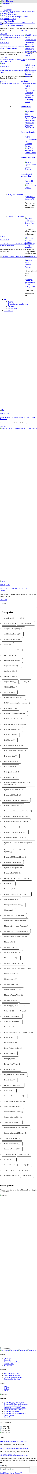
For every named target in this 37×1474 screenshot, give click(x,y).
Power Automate (9, 1032)
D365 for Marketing (10, 729)
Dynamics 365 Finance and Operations (16, 811)
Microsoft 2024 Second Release (14, 926)
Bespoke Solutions (15, 194)
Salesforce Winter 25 (11, 1143)
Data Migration (9, 766)
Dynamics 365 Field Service (30, 119)
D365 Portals (8, 740)
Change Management (30, 285)
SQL (25, 1165)
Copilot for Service (10, 676)
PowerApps (8, 1053)
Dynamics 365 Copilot (11, 795)
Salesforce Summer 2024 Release (15, 1128)
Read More (3, 426)
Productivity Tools (10, 1069)
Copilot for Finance (10, 666)
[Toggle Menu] (1, 6)
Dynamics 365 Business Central (14, 1402)
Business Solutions (15, 25)
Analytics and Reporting (12, 628)
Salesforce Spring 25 (11, 1122)
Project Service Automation (13, 1074)
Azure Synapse (30, 186)
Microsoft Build (9, 947)
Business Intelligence (11, 660)
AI (20, 618)
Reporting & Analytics (11, 1085)
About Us (12, 12)
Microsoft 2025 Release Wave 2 (14, 936)
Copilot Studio (9, 682)
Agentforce (8, 618)
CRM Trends (8, 692)
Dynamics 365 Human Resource (30, 166)
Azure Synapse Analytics (12, 650)
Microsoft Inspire (9, 984)
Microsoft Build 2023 (11, 952)
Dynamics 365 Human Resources (15, 816)
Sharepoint (7, 1154)
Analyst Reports (24, 623)
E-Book (6, 1389)
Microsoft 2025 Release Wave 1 (14, 931)
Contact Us (8, 311)
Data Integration (9, 756)
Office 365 (7, 1011)
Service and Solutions (12, 23)
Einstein (6, 878)
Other (22, 1011)
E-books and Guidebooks (18, 304)
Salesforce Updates (10, 1138)
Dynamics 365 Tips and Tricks (14, 857)
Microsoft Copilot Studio (12, 963)
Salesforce (7, 1090)
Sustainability (9, 21)
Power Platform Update (12, 1048)
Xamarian (26, 1175)
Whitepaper (12, 308)
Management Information (12, 905)
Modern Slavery (9, 1473)
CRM (24, 682)
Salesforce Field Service (30, 126)
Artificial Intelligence (11, 634)
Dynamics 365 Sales (10, 827)
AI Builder (7, 623)
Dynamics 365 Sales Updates (13, 837)
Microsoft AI (8, 942)
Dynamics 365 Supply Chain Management (18, 843)
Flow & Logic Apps (10, 889)
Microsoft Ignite (9, 979)
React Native (8, 1080)
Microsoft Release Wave (12, 995)
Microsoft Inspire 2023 (11, 990)
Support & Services (16, 216)
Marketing (7, 910)
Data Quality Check (10, 772)
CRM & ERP (8, 687)
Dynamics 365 (9, 777)
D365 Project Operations (12, 745)
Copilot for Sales (9, 671)
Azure (6, 644)
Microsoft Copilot (10, 958)
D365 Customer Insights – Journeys (15, 703)
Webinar (11, 306)
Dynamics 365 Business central (30, 53)
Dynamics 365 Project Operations (15, 821)
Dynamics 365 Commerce (12, 790)
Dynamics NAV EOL (11, 873)
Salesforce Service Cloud (30, 151)
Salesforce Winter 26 (11, 1149)
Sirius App (22, 1154)
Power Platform (9, 1043)
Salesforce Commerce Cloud (13, 1096)
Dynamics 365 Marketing (30, 91)
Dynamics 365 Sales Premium (14, 832)
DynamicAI (29, 199)
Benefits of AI (8, 655)
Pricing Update (9, 1059)
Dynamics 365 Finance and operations (30, 42)
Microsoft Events (9, 974)
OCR (23, 1005)
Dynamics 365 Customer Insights (15, 800)
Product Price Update (11, 1064)
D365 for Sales (9, 735)
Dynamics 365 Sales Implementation (16, 1404)
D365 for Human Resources (13, 724)
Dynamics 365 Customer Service (30, 143)
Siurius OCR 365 (10, 1165)
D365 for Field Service (11, 719)
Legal (2, 1473)
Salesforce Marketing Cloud (29, 99)
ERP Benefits (22, 878)
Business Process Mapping (28, 245)
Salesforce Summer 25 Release (14, 1133)
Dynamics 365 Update (11, 862)
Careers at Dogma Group (18, 16)
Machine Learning (10, 899)
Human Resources (10, 894)
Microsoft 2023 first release (13, 915)
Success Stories (10, 19)
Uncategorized (9, 1175)
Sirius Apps (8, 1159)
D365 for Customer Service (13, 713)
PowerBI (28, 183)
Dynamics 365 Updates (11, 867)
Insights (7, 299)
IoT (25, 894)
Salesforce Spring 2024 (11, 1117)
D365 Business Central (11, 697)
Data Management (10, 761)
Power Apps (8, 1027)
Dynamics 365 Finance (11, 805)
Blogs (10, 302)
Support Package (28, 266)
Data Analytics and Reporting (13, 751)
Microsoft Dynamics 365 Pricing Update (17, 968)
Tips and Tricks (23, 1170)
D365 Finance (8, 708)
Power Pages (8, 1037)
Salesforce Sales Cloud (29, 75)
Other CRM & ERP (10, 1016)
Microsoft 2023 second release (14, 921)
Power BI (26, 1032)
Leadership (12, 14)
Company (8, 10)
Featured (7, 883)
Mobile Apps (8, 1005)
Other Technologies (10, 1021)
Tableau (6, 1170)
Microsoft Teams (9, 1000)
